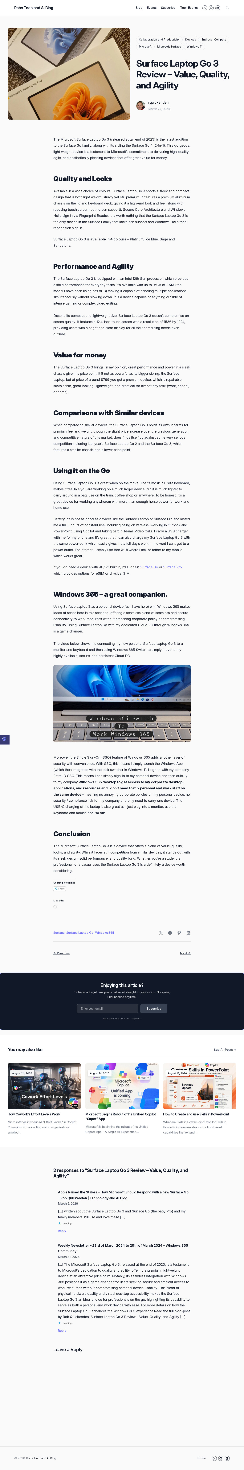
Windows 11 (194, 46)
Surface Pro (172, 567)
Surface (59, 933)
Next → (185, 953)
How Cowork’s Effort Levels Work (34, 1114)
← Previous (61, 953)
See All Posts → (225, 1050)
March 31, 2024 (69, 1257)
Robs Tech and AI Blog (33, 8)
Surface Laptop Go (79, 933)
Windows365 (104, 933)
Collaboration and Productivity (159, 39)
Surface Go (149, 567)
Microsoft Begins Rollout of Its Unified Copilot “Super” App (120, 1116)
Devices (190, 39)
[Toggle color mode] (227, 7)
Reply (62, 1231)
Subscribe (153, 1008)
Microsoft (145, 46)
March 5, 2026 (68, 1203)
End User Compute (214, 39)
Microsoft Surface (169, 46)
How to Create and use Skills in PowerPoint (196, 1114)
